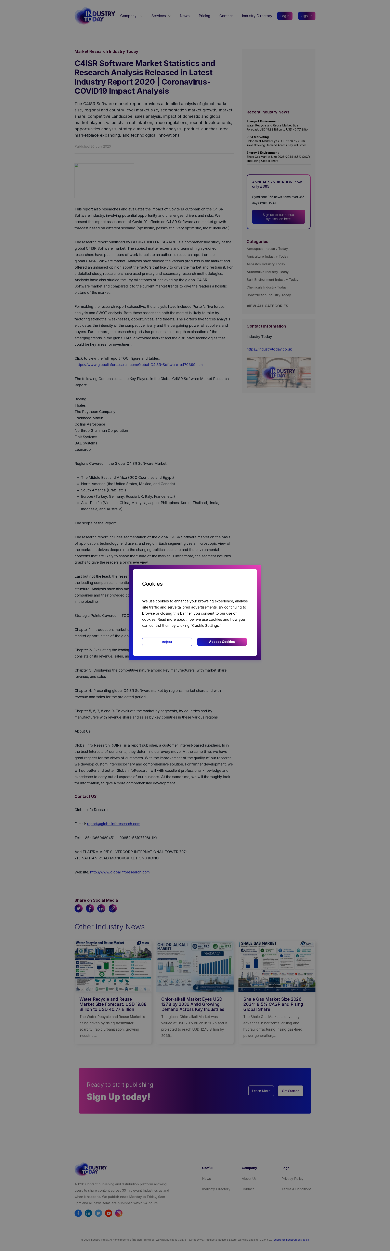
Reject (167, 642)
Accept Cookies (222, 642)
